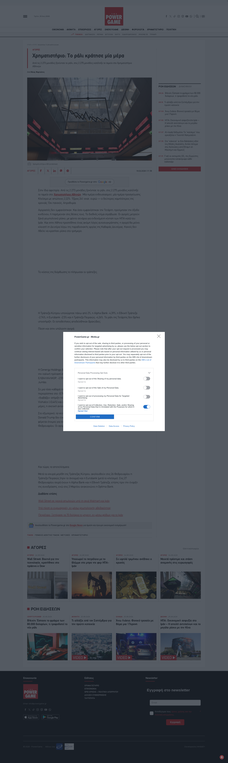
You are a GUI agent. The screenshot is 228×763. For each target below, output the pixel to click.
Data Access (114, 426)
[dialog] (114, 381)
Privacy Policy (129, 426)
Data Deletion (99, 426)
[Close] (159, 337)
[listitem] (114, 372)
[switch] (146, 378)
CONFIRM (95, 417)
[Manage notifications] (222, 757)
